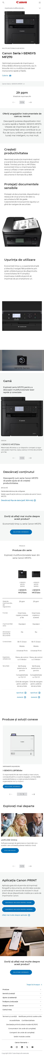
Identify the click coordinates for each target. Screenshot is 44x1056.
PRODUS (22, 546)
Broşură (4, 488)
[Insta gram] (17, 1047)
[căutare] (3, 2)
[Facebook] (11, 1047)
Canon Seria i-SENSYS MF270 (12, 84)
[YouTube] (32, 1047)
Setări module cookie (22, 1037)
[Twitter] (27, 1047)
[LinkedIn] (22, 1047)
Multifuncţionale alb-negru (13, 48)
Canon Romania (21, 1042)
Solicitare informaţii (21, 532)
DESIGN (3, 440)
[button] (13, 102)
